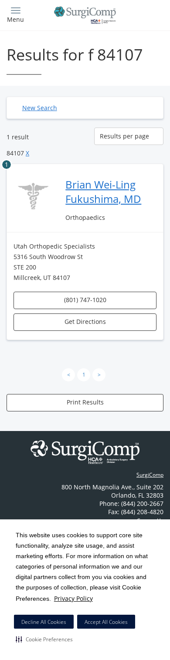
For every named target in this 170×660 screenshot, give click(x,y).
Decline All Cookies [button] (43, 622)
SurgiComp (149, 474)
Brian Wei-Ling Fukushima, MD (103, 191)
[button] (44, 639)
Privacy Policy (73, 598)
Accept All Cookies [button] (106, 622)
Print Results (85, 402)
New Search (39, 108)
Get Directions (85, 321)
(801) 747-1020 (85, 300)
